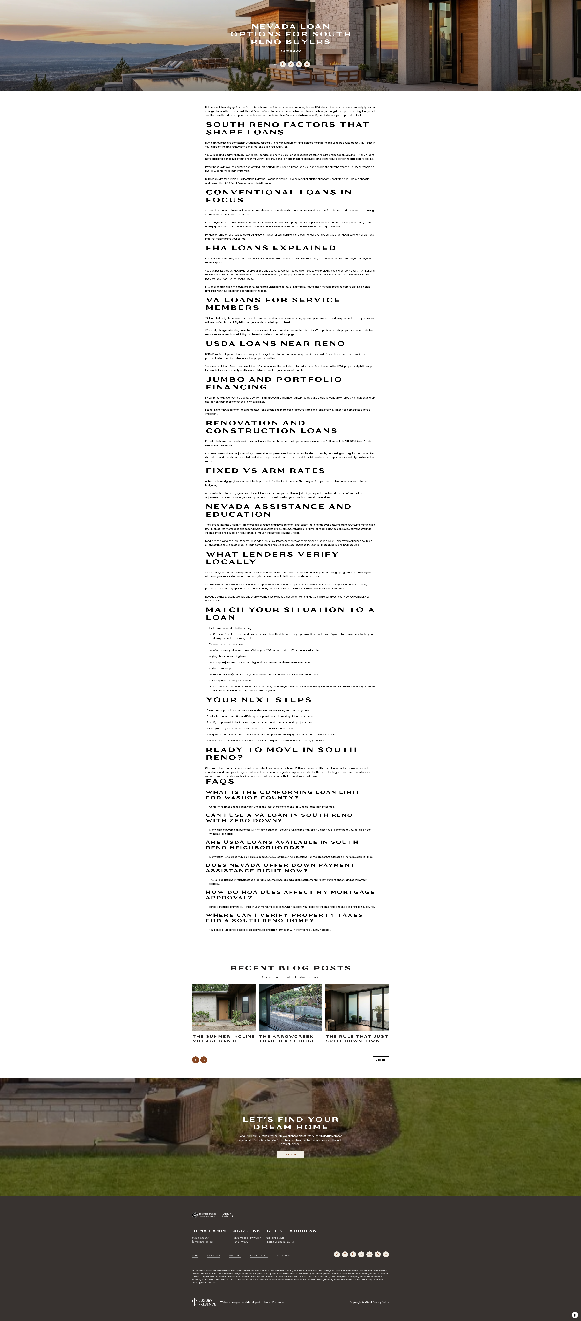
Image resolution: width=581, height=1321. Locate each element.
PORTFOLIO (235, 1255)
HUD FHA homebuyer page (237, 278)
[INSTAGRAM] (345, 1254)
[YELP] (361, 1254)
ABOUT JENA (213, 1255)
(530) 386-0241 (201, 1238)
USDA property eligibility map (354, 366)
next (203, 1059)
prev (195, 1059)
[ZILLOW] (386, 1254)
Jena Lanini (361, 772)
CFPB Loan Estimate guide (319, 545)
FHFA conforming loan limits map (229, 171)
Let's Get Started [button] (290, 1154)
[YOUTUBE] (369, 1254)
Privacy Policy (381, 1302)
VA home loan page (282, 334)
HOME (195, 1255)
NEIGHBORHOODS (259, 1255)
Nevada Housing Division (285, 533)
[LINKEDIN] (353, 1254)
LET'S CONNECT (284, 1255)
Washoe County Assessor (329, 588)
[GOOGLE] (378, 1254)
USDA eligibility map (361, 857)
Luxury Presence (274, 1302)
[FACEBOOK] (337, 1254)
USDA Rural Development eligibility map (247, 183)
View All (380, 1060)
